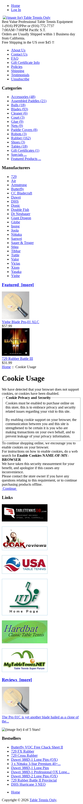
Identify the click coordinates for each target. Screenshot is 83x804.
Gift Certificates (25, 150)
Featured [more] (18, 284)
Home (15, 6)
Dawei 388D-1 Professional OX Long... (40, 772)
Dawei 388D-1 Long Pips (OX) (34, 760)
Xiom (15, 267)
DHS (15, 201)
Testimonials (20, 75)
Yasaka (16, 272)
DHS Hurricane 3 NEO (28, 784)
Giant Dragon (21, 218)
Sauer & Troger (22, 243)
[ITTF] (24, 614)
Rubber (21, 138)
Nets (17, 126)
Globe (15, 222)
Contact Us (19, 54)
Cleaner (19, 113)
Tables (19, 146)
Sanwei (16, 239)
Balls (18, 105)
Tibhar (16, 251)
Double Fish (20, 210)
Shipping (17, 71)
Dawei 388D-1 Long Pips (30, 768)
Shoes (18, 142)
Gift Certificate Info (25, 62)
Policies (16, 67)
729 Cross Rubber (24, 755)
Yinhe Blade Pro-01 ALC (20, 322)
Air (13, 181)
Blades (19, 109)
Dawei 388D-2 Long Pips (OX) (34, 776)
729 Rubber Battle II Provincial (34, 780)
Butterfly (17, 189)
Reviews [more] (17, 679)
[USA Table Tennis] (24, 572)
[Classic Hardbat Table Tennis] (24, 642)
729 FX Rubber (22, 751)
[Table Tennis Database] (24, 520)
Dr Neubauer (20, 214)
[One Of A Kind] (24, 549)
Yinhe (15, 276)
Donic (15, 205)
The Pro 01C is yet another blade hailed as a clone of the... (40, 719)
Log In (16, 10)
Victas (15, 263)
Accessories (23, 97)
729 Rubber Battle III (17, 359)
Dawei (16, 197)
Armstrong (19, 185)
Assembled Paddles (28, 101)
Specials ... (19, 155)
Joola (15, 230)
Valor (15, 259)
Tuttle (15, 255)
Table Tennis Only (43, 800)
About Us (18, 50)
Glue (17, 121)
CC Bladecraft (21, 193)
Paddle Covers (24, 130)
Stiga (14, 247)
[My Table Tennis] (24, 671)
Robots (19, 134)
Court (17, 117)
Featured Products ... (26, 159)
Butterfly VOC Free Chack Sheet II (37, 747)
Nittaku (16, 234)
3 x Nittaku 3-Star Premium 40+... (36, 764)
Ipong (15, 226)
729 (14, 177)
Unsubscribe (20, 79)
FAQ (14, 58)
